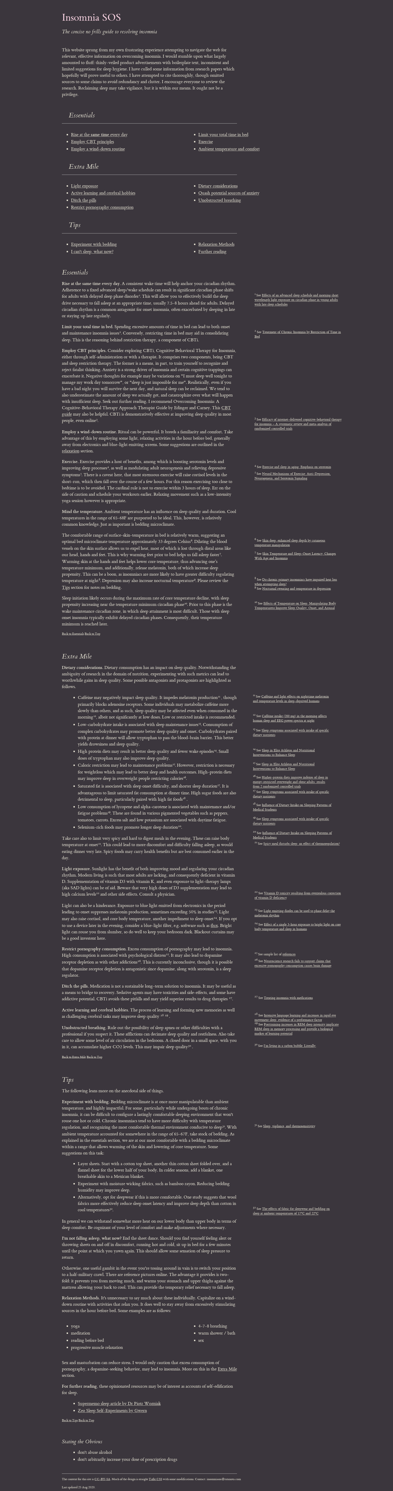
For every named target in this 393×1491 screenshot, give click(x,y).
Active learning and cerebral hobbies (103, 193)
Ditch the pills (83, 200)
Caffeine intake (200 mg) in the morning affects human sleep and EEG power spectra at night (290, 718)
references (289, 954)
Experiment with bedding (94, 244)
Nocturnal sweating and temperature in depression (296, 589)
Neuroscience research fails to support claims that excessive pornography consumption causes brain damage (292, 963)
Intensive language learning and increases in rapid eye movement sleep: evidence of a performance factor (295, 1017)
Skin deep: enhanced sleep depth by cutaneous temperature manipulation (289, 542)
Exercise (205, 141)
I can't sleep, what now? (92, 251)
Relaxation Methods (216, 244)
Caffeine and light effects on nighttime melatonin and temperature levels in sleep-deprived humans (291, 698)
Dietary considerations (218, 186)
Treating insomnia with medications (288, 998)
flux (214, 925)
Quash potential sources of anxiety (228, 193)
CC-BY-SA (102, 1479)
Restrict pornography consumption (102, 207)
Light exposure (84, 186)
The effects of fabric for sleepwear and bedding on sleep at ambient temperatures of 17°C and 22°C (291, 1211)
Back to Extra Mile (74, 1057)
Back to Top (92, 634)
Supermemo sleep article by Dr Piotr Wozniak (119, 1403)
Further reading (212, 251)
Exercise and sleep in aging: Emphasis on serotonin (296, 467)
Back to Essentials (73, 634)
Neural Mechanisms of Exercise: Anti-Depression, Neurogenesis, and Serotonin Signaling (292, 476)
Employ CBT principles (92, 141)
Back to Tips (70, 1420)
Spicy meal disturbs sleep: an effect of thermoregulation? (301, 844)
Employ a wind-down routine (98, 149)
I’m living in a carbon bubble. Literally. (290, 1046)
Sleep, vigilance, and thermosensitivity (289, 1126)
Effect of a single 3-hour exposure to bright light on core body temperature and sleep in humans (297, 926)
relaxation (70, 451)
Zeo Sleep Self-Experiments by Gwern (112, 1410)
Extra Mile (227, 1369)
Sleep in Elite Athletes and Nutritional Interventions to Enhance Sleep (284, 752)
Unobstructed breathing (219, 200)
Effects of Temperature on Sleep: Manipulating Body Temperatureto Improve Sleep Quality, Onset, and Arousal (295, 605)
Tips (66, 587)
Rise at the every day (99, 134)
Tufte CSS (155, 1479)
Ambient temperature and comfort (229, 149)
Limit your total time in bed (223, 134)
